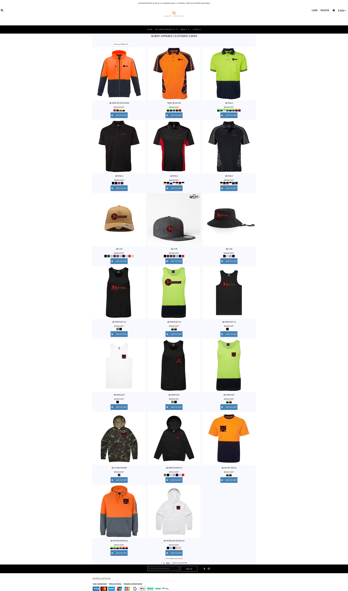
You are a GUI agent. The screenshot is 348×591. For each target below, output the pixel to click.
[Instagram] (209, 569)
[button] (2, 10)
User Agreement (100, 584)
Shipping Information (133, 584)
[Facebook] (204, 569)
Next (168, 563)
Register (325, 10)
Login (314, 10)
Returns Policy (115, 584)
